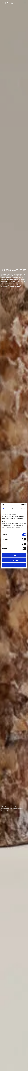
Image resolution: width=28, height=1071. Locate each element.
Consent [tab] (5, 508)
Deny (14, 565)
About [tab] (23, 508)
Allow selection (14, 560)
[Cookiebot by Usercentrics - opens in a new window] (20, 505)
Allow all (14, 555)
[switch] (24, 539)
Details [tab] (14, 508)
